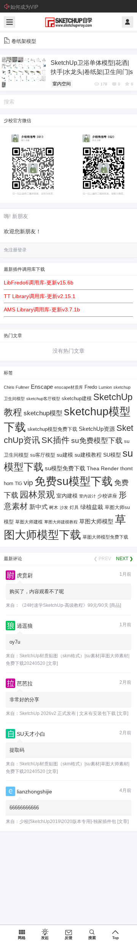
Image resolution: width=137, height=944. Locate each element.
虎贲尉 (25, 575)
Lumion (105, 387)
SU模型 (112, 455)
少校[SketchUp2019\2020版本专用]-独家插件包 (67, 821)
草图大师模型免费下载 (105, 537)
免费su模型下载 (74, 481)
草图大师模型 (96, 521)
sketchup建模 (77, 398)
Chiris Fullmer (16, 387)
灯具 (74, 507)
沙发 (64, 507)
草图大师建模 (29, 522)
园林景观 (37, 494)
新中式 (38, 507)
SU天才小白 (31, 734)
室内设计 (87, 496)
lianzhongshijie (34, 791)
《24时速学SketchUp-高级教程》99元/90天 (63, 605)
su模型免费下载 (65, 468)
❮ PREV (102, 558)
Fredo (90, 387)
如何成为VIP (24, 7)
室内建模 (67, 496)
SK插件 (55, 440)
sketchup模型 (43, 413)
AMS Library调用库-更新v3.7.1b (42, 309)
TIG (18, 483)
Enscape (42, 386)
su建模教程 (88, 455)
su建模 (65, 455)
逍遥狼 (25, 626)
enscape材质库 (68, 387)
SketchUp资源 (97, 429)
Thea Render (103, 468)
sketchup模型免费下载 (52, 429)
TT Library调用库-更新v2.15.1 (39, 296)
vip (28, 483)
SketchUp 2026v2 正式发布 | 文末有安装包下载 (67, 713)
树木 (53, 507)
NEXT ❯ (124, 558)
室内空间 (62, 83)
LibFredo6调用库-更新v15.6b (38, 283)
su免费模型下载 (97, 440)
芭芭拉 (25, 683)
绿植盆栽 (91, 507)
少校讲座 (107, 496)
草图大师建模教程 (61, 522)
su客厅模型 (42, 455)
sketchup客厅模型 (43, 398)
